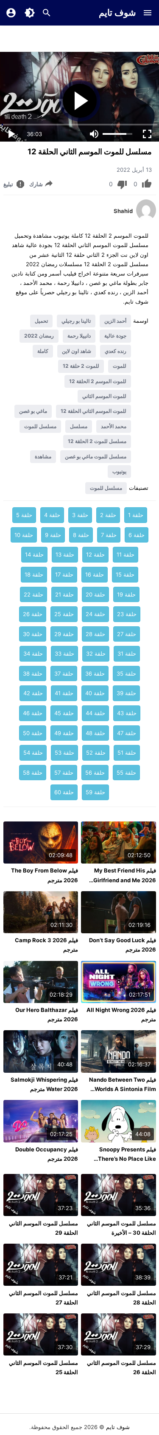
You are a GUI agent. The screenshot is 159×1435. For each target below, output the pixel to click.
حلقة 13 (65, 554)
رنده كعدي (115, 351)
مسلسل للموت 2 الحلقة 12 (97, 441)
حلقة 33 (64, 653)
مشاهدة (43, 456)
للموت (119, 366)
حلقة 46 (32, 713)
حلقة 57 (63, 772)
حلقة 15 (125, 574)
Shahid (123, 210)
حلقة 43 (127, 713)
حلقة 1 (135, 514)
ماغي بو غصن (33, 411)
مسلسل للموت (40, 426)
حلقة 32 (96, 653)
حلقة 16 (94, 574)
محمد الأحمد (113, 426)
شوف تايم (117, 12)
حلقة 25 (64, 614)
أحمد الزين (115, 321)
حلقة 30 (32, 634)
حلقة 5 (24, 514)
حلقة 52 (96, 752)
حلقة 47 (126, 733)
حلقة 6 (136, 534)
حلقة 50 (32, 733)
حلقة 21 (64, 594)
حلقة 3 (80, 514)
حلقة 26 (32, 614)
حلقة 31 (126, 653)
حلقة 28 (95, 634)
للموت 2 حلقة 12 (81, 366)
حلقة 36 (95, 673)
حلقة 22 (33, 594)
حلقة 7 (109, 534)
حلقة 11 (125, 554)
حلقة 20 (95, 594)
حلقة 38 (32, 673)
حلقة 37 (63, 673)
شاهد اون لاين (76, 351)
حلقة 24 (95, 614)
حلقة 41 (64, 693)
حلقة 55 (126, 772)
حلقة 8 (81, 534)
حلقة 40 (95, 693)
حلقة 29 (64, 634)
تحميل (41, 321)
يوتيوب (119, 471)
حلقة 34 (33, 653)
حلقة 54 (33, 752)
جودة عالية (115, 335)
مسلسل (78, 426)
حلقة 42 (33, 693)
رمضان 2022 (39, 335)
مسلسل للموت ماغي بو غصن (95, 456)
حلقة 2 (108, 514)
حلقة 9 (53, 534)
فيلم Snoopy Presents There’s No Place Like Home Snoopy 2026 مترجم (121, 1158)
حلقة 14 (34, 554)
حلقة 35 (126, 673)
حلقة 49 (64, 733)
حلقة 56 (95, 772)
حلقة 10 (23, 534)
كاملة (42, 351)
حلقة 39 (126, 693)
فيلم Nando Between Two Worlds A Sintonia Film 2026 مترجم (122, 1089)
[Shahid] (146, 218)
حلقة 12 (95, 554)
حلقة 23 (127, 614)
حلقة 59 (95, 792)
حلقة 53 (64, 752)
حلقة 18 (34, 574)
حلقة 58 (32, 772)
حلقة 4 (52, 514)
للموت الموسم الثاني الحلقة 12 (93, 411)
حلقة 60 (64, 792)
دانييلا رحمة (79, 335)
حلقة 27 (126, 634)
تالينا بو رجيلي (76, 321)
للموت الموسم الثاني (104, 396)
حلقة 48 (95, 733)
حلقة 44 (95, 713)
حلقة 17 (64, 574)
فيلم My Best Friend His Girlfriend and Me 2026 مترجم (124, 879)
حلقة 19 (126, 594)
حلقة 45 (64, 713)
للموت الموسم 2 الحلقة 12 (97, 381)
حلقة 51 (126, 752)
